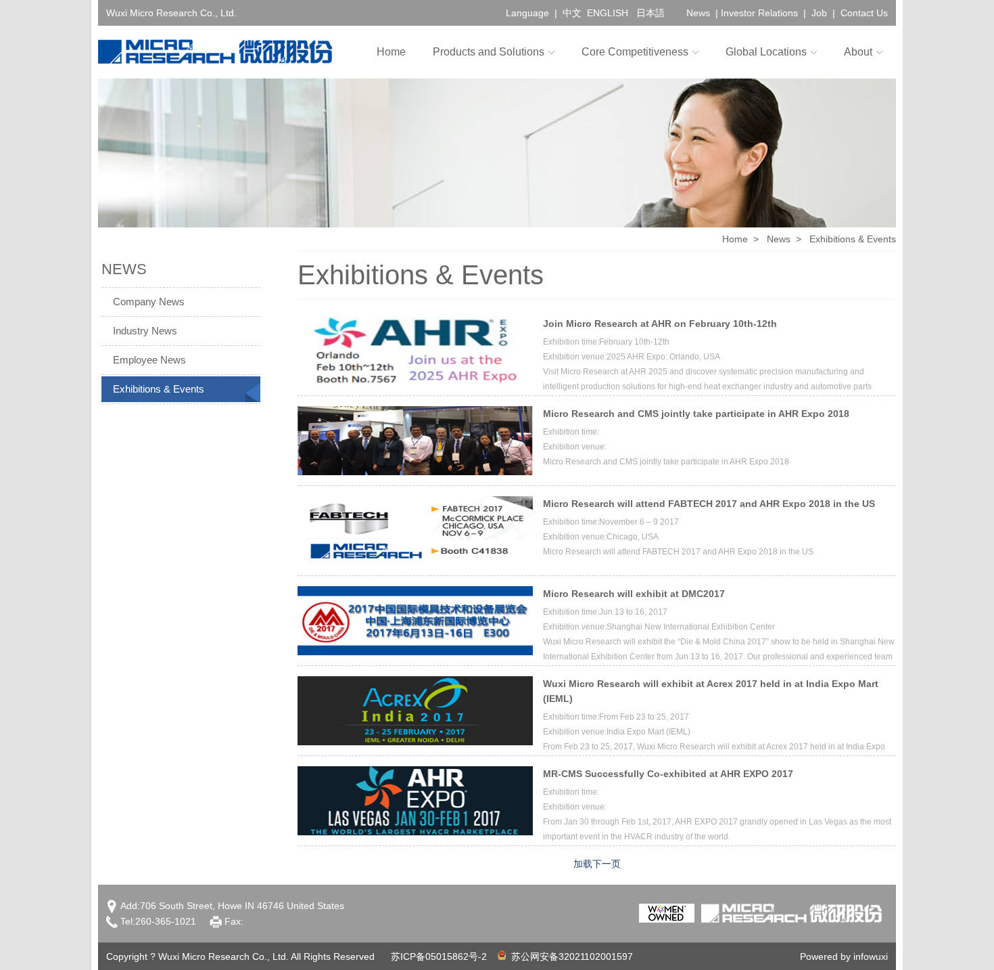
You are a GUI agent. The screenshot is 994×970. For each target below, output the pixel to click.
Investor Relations (759, 12)
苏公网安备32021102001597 (569, 956)
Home (391, 52)
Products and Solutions (488, 52)
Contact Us (864, 12)
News (698, 12)
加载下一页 (597, 863)
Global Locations (766, 52)
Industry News (145, 330)
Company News (149, 301)
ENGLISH (607, 12)
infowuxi (870, 956)
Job (819, 12)
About (858, 52)
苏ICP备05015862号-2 (439, 956)
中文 (572, 12)
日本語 (650, 12)
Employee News (149, 360)
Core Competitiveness (635, 52)
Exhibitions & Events (158, 389)
